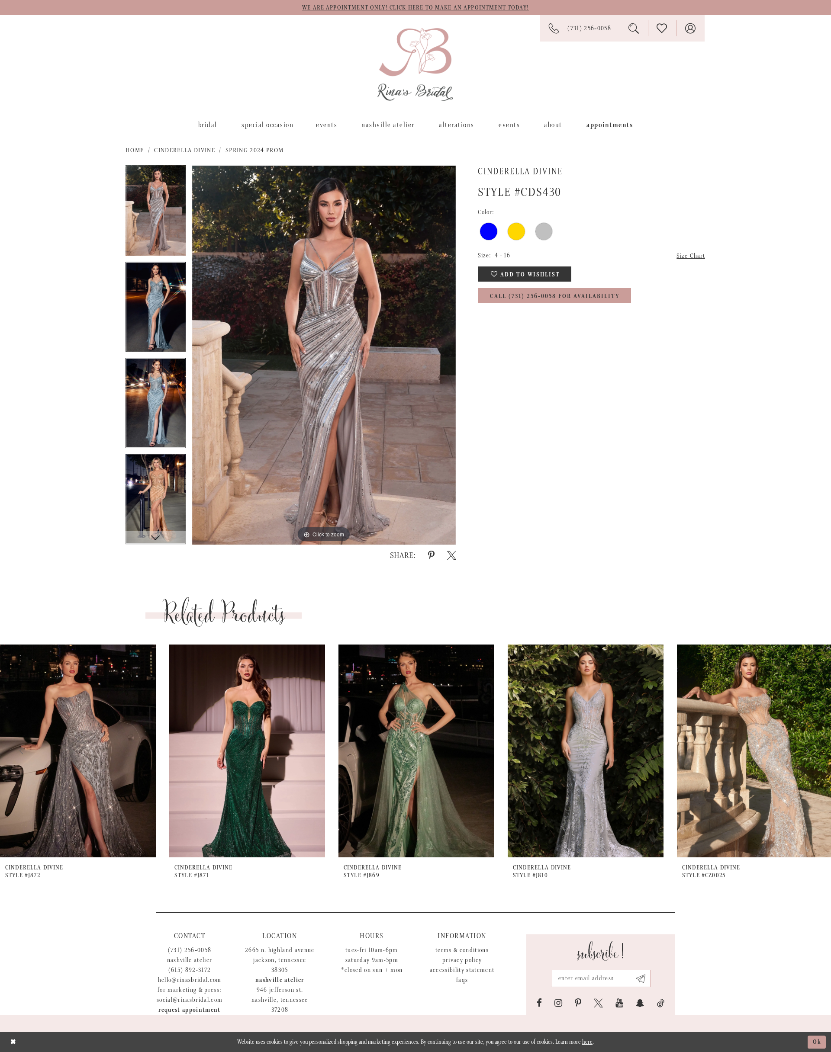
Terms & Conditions (462, 950)
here (587, 1042)
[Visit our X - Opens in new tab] (598, 1003)
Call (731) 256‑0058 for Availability (555, 296)
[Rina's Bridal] (415, 64)
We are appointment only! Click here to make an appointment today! (415, 8)
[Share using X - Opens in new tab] (451, 555)
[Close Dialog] (13, 1041)
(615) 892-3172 (189, 970)
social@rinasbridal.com (189, 1000)
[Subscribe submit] (641, 978)
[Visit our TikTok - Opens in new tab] (660, 1003)
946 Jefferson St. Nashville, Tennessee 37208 (279, 1000)
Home (135, 150)
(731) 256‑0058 (190, 950)
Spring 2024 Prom (254, 150)
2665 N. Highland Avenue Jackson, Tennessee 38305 (280, 960)
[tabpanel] (156, 213)
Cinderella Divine (184, 150)
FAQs (462, 980)
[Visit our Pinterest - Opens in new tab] (578, 1003)
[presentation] (78, 751)
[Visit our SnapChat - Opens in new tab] (640, 1003)
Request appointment (189, 1010)
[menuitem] (208, 124)
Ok (817, 1042)
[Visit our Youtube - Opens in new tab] (619, 1003)
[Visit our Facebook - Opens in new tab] (539, 1003)
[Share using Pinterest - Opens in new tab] (431, 555)
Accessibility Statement (462, 970)
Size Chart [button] (690, 256)
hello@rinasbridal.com (190, 980)
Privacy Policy (462, 960)
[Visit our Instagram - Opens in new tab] (558, 1003)
